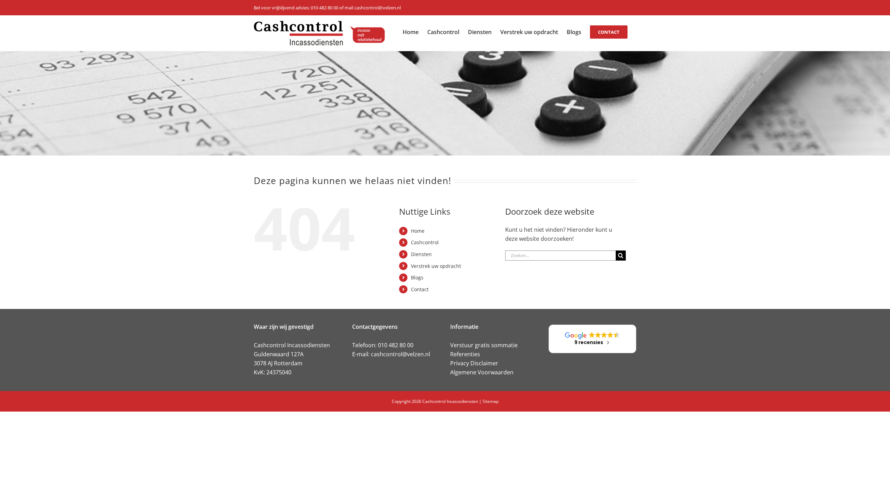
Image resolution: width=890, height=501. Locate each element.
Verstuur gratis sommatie (484, 345)
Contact (420, 289)
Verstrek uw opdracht (436, 266)
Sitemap (491, 401)
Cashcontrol (425, 242)
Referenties (465, 354)
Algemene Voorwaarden (481, 372)
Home (417, 231)
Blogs (417, 277)
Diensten (421, 254)
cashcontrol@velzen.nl (400, 354)
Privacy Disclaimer (474, 363)
